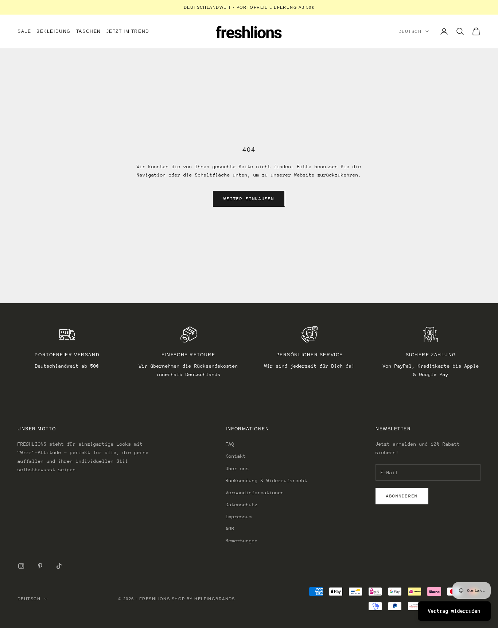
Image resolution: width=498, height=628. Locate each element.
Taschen (88, 31)
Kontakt (236, 456)
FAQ (230, 444)
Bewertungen (242, 540)
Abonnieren (402, 496)
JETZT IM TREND (127, 31)
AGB (230, 528)
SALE (24, 31)
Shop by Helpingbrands (203, 599)
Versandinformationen (255, 492)
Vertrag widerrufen (454, 611)
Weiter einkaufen (248, 198)
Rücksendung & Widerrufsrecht (266, 480)
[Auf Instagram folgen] (21, 566)
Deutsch (409, 31)
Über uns (237, 468)
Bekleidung (53, 31)
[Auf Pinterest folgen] (40, 566)
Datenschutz (242, 504)
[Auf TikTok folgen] (59, 566)
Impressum (239, 516)
